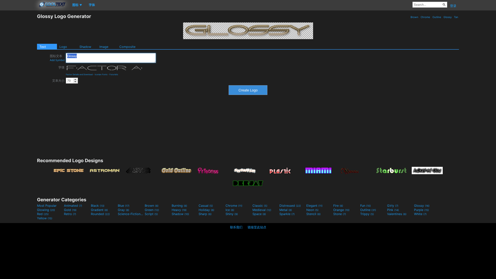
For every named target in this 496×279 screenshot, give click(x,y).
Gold (70, 210)
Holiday (206, 210)
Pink (393, 210)
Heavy (179, 210)
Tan (456, 17)
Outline (437, 17)
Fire (338, 206)
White (420, 214)
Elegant (314, 206)
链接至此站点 (257, 227)
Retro (70, 214)
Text (43, 47)
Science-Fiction (131, 214)
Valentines (396, 214)
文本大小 (58, 81)
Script (151, 214)
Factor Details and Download (79, 74)
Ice (230, 210)
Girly (392, 206)
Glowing (46, 210)
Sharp (205, 214)
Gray (123, 210)
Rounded (100, 214)
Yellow (44, 218)
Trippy (367, 214)
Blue (123, 206)
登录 (453, 6)
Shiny (232, 214)
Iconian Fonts (101, 74)
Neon (312, 210)
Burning (179, 206)
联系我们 (236, 227)
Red (43, 214)
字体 (61, 67)
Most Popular (47, 206)
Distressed (290, 206)
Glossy (447, 17)
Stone (339, 214)
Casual (206, 206)
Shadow (85, 47)
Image (103, 47)
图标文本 (57, 58)
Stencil (313, 214)
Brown (414, 17)
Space (259, 214)
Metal (285, 210)
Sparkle (287, 214)
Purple (421, 210)
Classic (259, 206)
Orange (341, 210)
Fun (365, 206)
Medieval (261, 210)
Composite (127, 47)
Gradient (99, 210)
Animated (73, 206)
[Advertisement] (18, 71)
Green (152, 210)
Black (97, 206)
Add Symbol (57, 60)
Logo (63, 47)
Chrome (425, 17)
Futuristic (113, 74)
